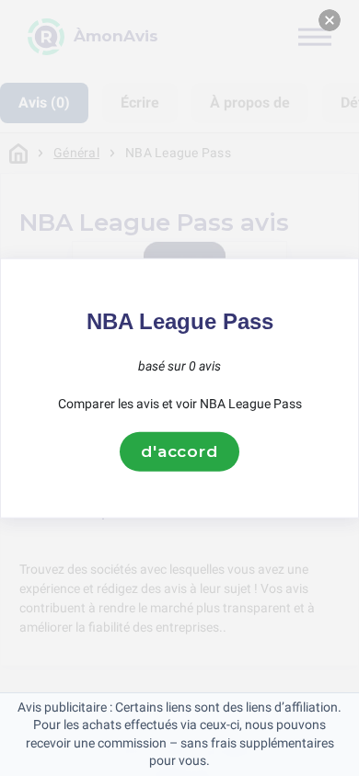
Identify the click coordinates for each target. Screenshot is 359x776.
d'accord (179, 451)
